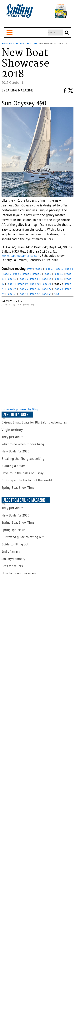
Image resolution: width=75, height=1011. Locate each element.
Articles (13, 43)
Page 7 (27, 274)
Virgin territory (12, 430)
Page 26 (35, 289)
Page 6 (17, 274)
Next (56, 294)
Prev (29, 269)
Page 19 (23, 284)
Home (5, 43)
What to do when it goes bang (23, 444)
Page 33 (47, 294)
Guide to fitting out (15, 544)
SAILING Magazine (19, 90)
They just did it (12, 437)
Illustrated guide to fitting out (23, 537)
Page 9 (47, 274)
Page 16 (58, 279)
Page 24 (11, 289)
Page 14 (35, 279)
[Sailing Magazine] (19, 13)
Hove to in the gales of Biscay (22, 473)
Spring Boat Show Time (18, 487)
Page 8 (37, 274)
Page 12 (11, 279)
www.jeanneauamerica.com (21, 256)
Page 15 (47, 279)
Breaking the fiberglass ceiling (23, 458)
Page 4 (69, 269)
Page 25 (23, 289)
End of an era (11, 551)
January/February (13, 559)
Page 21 (46, 284)
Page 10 (58, 274)
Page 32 (35, 294)
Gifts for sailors (12, 566)
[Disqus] (37, 357)
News (23, 43)
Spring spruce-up (13, 530)
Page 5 (7, 274)
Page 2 (49, 269)
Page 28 (58, 289)
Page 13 (23, 279)
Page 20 (35, 284)
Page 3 (59, 269)
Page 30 (11, 294)
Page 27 (46, 289)
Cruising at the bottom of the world (27, 480)
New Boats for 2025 (15, 451)
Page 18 (11, 284)
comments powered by (21, 409)
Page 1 (38, 269)
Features (32, 43)
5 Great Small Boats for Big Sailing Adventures (34, 422)
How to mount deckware (19, 573)
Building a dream (14, 466)
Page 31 (23, 294)
